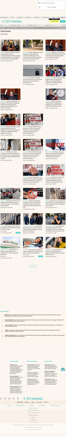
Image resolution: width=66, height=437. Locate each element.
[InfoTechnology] (46, 402)
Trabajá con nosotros (33, 408)
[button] (63, 369)
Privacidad (33, 417)
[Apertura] (20, 402)
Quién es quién (45, 17)
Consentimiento (33, 419)
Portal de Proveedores (54, 405)
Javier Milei (28, 17)
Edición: (61, 17)
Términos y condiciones (33, 415)
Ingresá (62, 21)
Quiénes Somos (42, 405)
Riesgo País (36, 17)
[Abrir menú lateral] (1, 21)
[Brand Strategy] (33, 402)
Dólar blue (19, 17)
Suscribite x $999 (54, 21)
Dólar (12, 17)
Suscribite (32, 405)
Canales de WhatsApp (20, 405)
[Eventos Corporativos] (27, 402)
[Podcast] (39, 402)
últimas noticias (4, 17)
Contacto (9, 405)
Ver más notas (33, 266)
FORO (53, 17)
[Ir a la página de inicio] (12, 21)
